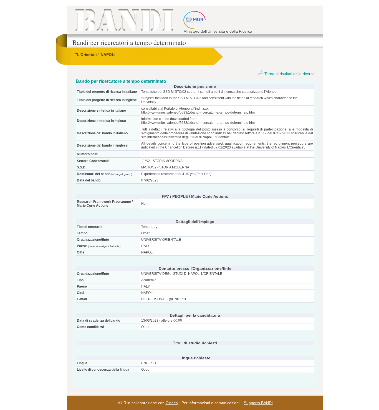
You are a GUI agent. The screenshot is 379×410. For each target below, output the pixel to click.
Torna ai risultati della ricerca (289, 73)
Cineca (172, 403)
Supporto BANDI (258, 403)
